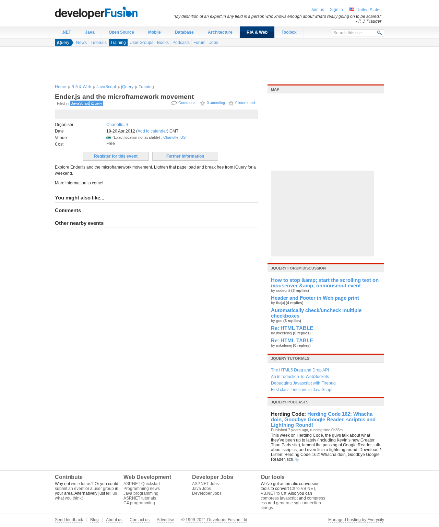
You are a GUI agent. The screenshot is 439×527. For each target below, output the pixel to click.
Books (163, 42)
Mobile (154, 32)
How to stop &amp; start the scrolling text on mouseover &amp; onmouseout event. (325, 282)
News (81, 42)
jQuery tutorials (290, 358)
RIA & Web (257, 32)
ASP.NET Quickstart (141, 483)
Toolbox (289, 32)
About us (114, 519)
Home (60, 86)
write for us (81, 483)
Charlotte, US (174, 137)
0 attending (216, 103)
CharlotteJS (117, 124)
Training (118, 42)
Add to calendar (152, 131)
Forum (199, 42)
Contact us (140, 519)
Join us (317, 9)
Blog (94, 519)
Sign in (336, 9)
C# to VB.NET (302, 488)
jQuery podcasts (289, 402)
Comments (187, 103)
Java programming (140, 493)
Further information (185, 156)
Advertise (165, 519)
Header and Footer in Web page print (315, 298)
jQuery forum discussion (298, 268)
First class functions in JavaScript (301, 389)
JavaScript (106, 86)
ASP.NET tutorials (139, 498)
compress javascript (279, 498)
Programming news (141, 488)
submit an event (69, 488)
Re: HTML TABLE (292, 328)
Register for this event (116, 156)
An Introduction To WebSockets (300, 376)
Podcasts (181, 42)
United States (368, 10)
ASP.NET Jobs (205, 483)
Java (90, 32)
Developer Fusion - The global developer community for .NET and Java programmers (113, 12)
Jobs (213, 42)
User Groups (141, 42)
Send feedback (69, 519)
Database (184, 32)
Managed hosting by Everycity (356, 519)
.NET (66, 32)
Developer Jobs (207, 493)
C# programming (139, 503)
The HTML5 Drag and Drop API (300, 370)
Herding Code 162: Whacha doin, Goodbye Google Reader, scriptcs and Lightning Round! (323, 419)
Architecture (220, 32)
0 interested (245, 103)
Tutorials (99, 42)
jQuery (63, 42)
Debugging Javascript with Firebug (303, 383)
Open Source (121, 32)
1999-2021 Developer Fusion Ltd (216, 519)
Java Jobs (201, 488)
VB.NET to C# (273, 493)
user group (104, 488)
